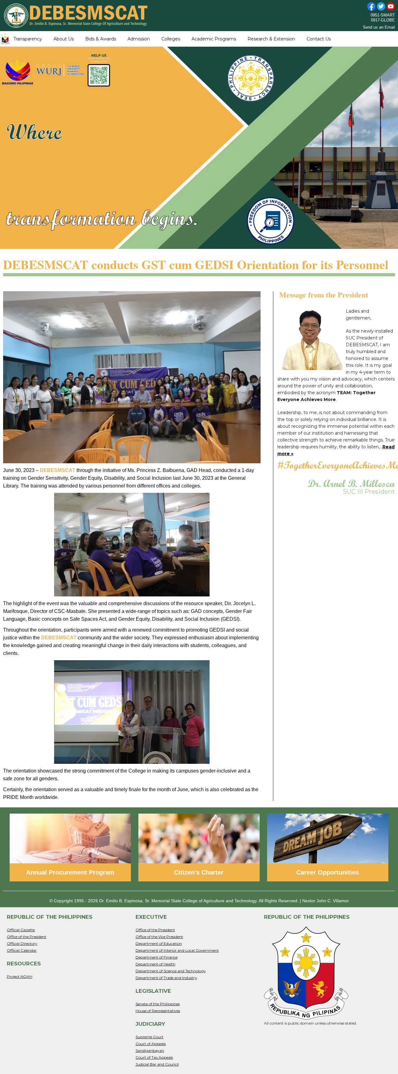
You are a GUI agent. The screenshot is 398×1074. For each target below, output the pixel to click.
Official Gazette (21, 929)
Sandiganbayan (150, 1050)
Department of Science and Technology (171, 971)
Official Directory (22, 943)
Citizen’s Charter (199, 872)
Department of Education (159, 943)
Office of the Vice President (159, 936)
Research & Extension (271, 39)
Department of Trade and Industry (166, 977)
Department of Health (155, 964)
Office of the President (26, 936)
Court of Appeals (151, 1043)
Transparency (27, 39)
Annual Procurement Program (70, 872)
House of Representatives (158, 1010)
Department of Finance (157, 957)
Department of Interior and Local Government (177, 950)
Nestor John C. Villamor (325, 900)
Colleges (170, 39)
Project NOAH (19, 976)
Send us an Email (379, 27)
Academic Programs (214, 39)
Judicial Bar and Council (157, 1064)
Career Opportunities (327, 872)
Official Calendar (22, 950)
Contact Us (319, 39)
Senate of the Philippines (158, 1004)
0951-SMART (383, 15)
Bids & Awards (100, 39)
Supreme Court (150, 1036)
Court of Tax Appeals (154, 1057)
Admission (138, 39)
